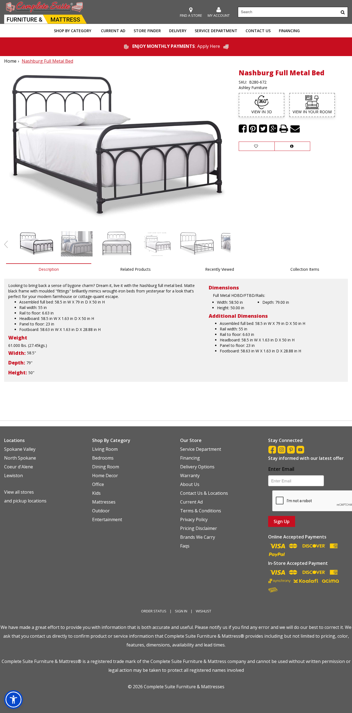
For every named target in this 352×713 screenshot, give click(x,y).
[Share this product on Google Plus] (273, 128)
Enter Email (281, 469)
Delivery (177, 30)
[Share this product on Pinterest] (253, 128)
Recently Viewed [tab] (219, 269)
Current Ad (113, 30)
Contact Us (258, 30)
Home (10, 61)
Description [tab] (48, 269)
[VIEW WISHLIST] (256, 146)
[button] (218, 12)
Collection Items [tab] (304, 269)
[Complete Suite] (45, 12)
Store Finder (147, 30)
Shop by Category (72, 30)
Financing (289, 30)
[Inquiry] (292, 146)
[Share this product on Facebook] (243, 128)
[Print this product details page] (283, 128)
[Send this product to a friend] (295, 128)
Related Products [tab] (135, 269)
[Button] (343, 12)
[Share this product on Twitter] (263, 128)
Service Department (216, 30)
